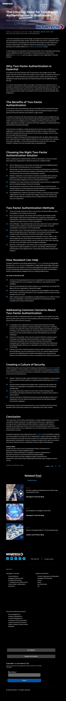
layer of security (17, 55)
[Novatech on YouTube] (11, 558)
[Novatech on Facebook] (24, 558)
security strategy (52, 368)
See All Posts (32, 480)
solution (17, 265)
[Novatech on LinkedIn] (7, 558)
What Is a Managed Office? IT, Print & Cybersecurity (42, 530)
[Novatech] (14, 554)
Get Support (31, 650)
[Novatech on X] (15, 558)
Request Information (31, 656)
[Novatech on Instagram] (20, 558)
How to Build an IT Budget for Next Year (38, 510)
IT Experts (39, 263)
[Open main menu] (60, 3)
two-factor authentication (36, 46)
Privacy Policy (48, 559)
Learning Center (19, 31)
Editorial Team (19, 465)
